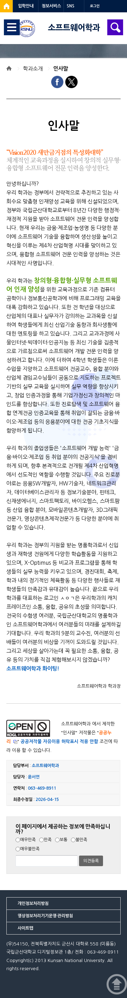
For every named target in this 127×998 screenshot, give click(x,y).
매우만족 (28, 840)
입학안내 (26, 6)
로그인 (94, 6)
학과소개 (33, 68)
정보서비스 (51, 6)
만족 (48, 840)
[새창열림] (6, 6)
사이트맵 (25, 928)
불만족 (81, 840)
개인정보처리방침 (33, 903)
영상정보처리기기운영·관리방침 (45, 916)
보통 (63, 840)
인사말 (60, 68)
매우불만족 (30, 849)
